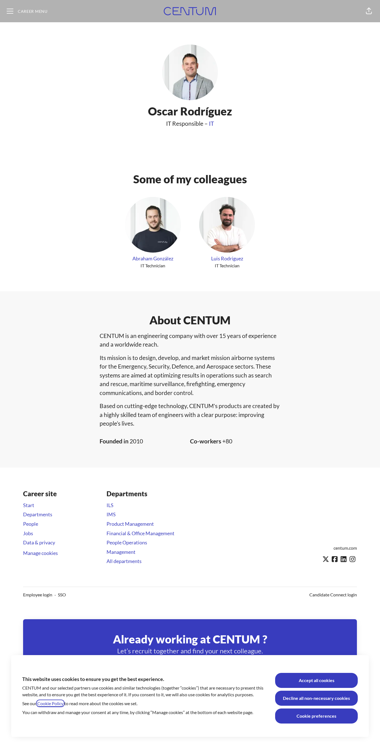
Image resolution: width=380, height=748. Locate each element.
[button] (369, 11)
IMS (111, 514)
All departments (124, 561)
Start (28, 505)
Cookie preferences (316, 716)
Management (121, 552)
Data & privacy (39, 542)
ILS (110, 505)
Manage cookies (40, 553)
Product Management (130, 524)
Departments (37, 514)
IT (211, 123)
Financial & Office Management (140, 533)
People (30, 524)
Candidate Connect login (333, 594)
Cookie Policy (50, 703)
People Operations (127, 542)
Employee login (37, 594)
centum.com (345, 547)
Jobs (28, 533)
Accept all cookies (316, 680)
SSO (62, 594)
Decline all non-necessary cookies (316, 698)
